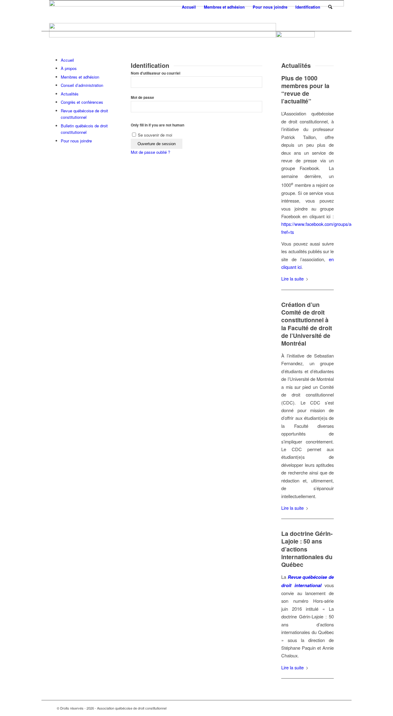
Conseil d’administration (82, 85)
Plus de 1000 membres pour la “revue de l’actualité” (305, 90)
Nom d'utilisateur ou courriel (155, 73)
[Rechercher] (330, 7)
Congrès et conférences (82, 102)
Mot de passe (142, 97)
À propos (69, 68)
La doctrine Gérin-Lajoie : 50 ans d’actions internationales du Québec (307, 549)
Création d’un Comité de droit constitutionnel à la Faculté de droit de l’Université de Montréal (306, 323)
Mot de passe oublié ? (150, 152)
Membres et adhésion (80, 77)
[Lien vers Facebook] (331, 708)
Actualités (70, 94)
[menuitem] (189, 7)
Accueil (67, 60)
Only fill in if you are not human (157, 125)
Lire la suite (292, 278)
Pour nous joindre (76, 141)
